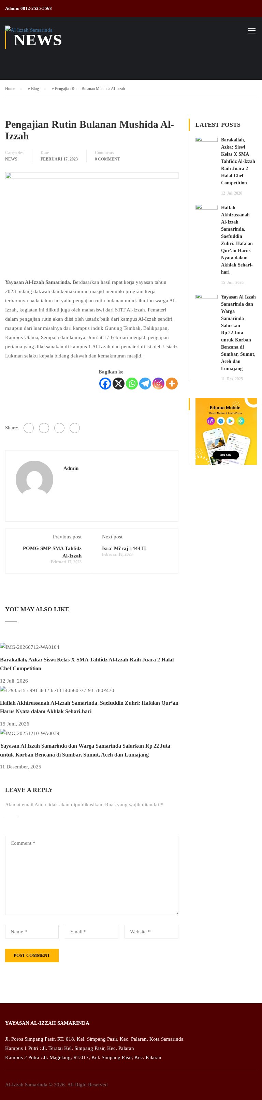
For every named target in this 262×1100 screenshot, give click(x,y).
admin (70, 468)
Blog (35, 88)
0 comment (107, 159)
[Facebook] (105, 383)
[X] (119, 383)
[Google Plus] (44, 428)
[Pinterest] (75, 428)
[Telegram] (145, 383)
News (11, 159)
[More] (172, 383)
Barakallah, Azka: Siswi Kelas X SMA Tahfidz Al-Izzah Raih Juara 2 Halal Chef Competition (238, 161)
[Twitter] (59, 428)
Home (10, 88)
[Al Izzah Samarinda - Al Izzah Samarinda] (31, 34)
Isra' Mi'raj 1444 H (124, 548)
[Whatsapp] (132, 383)
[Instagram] (158, 383)
